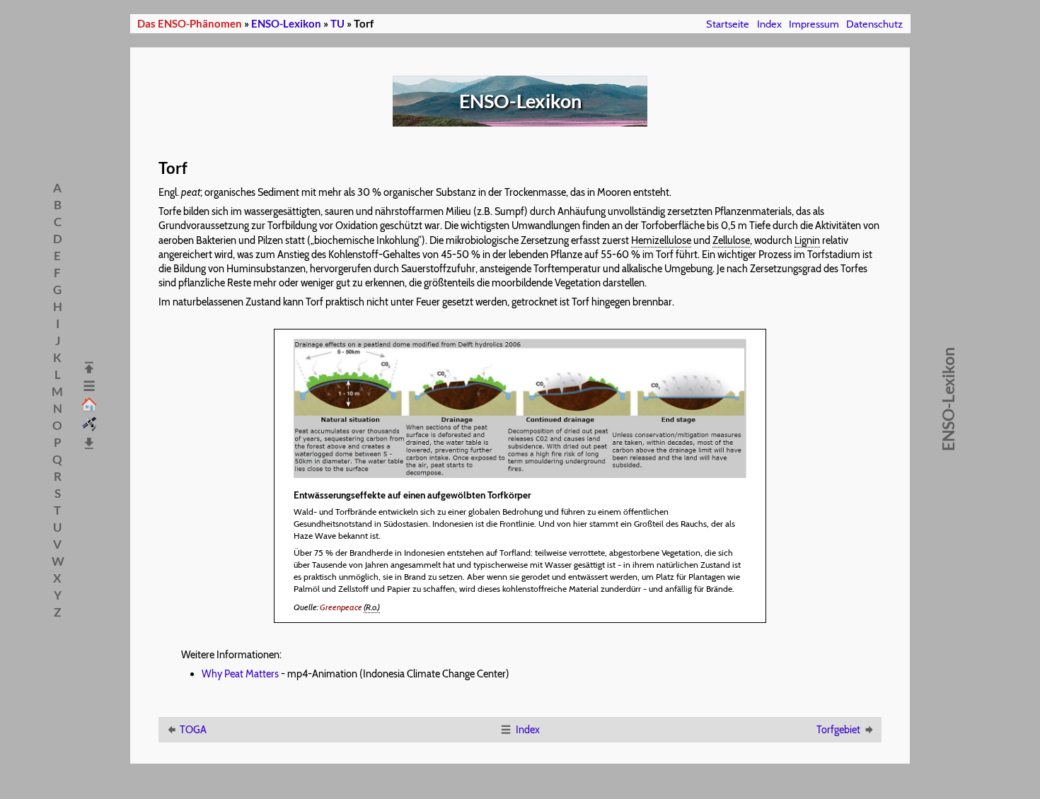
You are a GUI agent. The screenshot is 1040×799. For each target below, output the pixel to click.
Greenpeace (341, 607)
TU (337, 24)
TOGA (193, 729)
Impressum (814, 24)
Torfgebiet (838, 729)
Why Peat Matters (240, 673)
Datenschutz (874, 24)
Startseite (727, 24)
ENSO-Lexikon (286, 24)
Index (769, 24)
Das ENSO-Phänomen (189, 24)
